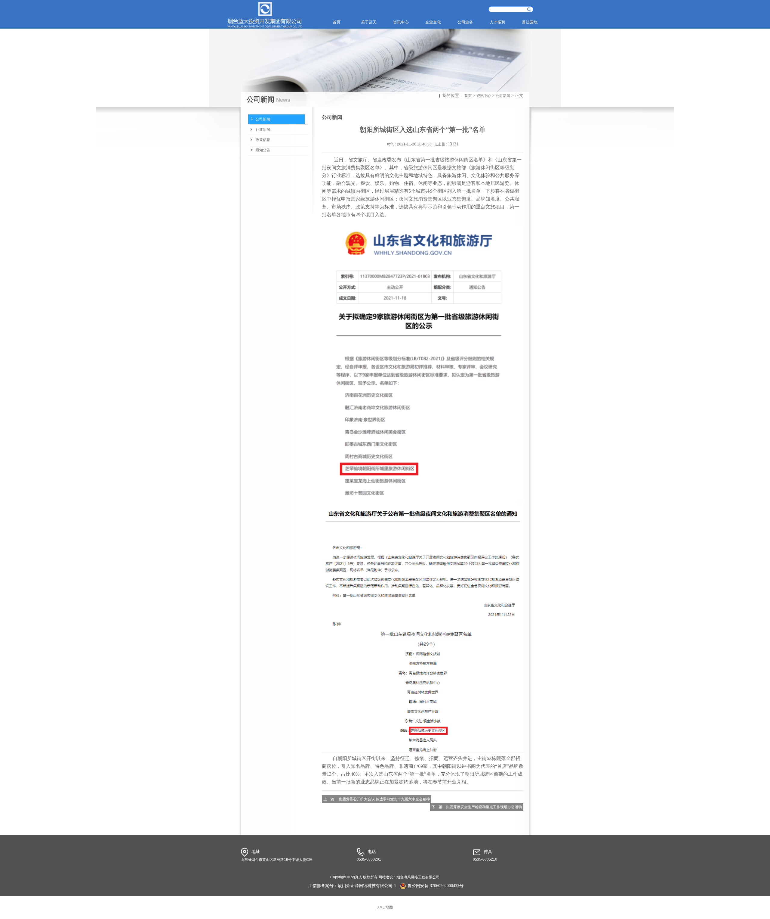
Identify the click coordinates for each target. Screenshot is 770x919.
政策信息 (263, 140)
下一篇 (437, 807)
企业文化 (433, 22)
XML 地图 (385, 907)
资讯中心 (401, 22)
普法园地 (529, 22)
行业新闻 (263, 129)
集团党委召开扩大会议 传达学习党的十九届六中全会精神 (384, 799)
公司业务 (465, 22)
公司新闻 (503, 96)
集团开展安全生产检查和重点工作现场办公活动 (484, 807)
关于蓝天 (369, 22)
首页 (336, 22)
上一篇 (328, 799)
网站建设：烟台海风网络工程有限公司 (409, 877)
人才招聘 (497, 22)
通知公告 (263, 150)
